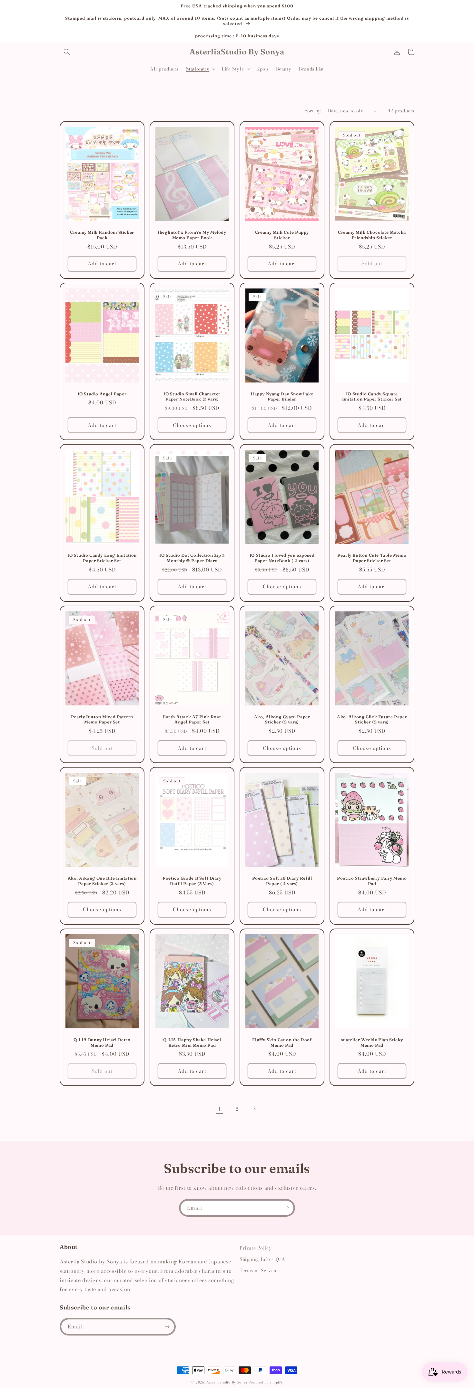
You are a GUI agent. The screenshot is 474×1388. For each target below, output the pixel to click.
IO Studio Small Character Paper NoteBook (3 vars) (192, 396)
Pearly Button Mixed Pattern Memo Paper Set (102, 719)
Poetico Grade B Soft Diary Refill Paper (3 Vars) (192, 880)
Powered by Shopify (266, 1382)
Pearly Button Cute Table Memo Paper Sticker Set (371, 557)
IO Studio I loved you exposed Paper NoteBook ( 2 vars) (282, 557)
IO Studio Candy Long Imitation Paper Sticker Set (102, 557)
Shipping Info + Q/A (262, 1259)
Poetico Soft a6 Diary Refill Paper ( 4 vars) (282, 880)
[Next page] (254, 1109)
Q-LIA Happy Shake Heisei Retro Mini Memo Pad (192, 1042)
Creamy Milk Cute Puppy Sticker (282, 235)
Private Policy (256, 1247)
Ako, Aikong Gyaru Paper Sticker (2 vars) (282, 719)
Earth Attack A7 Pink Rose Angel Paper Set (192, 719)
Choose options (192, 425)
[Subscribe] (286, 1208)
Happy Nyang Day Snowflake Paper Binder (282, 396)
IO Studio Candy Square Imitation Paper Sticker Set (372, 396)
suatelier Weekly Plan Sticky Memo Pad (372, 1042)
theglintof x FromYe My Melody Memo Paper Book (192, 235)
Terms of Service (259, 1270)
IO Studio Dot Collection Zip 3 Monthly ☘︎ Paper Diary (192, 557)
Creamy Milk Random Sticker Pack (102, 235)
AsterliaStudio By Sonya (226, 1382)
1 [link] (219, 1109)
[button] (67, 52)
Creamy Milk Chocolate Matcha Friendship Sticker (372, 235)
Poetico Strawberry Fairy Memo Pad (372, 880)
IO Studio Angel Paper (102, 393)
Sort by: (313, 110)
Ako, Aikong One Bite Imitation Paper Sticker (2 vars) (102, 880)
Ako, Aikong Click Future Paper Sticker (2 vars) (372, 719)
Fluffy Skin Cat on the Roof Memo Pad (281, 1042)
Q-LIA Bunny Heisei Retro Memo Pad (102, 1042)
